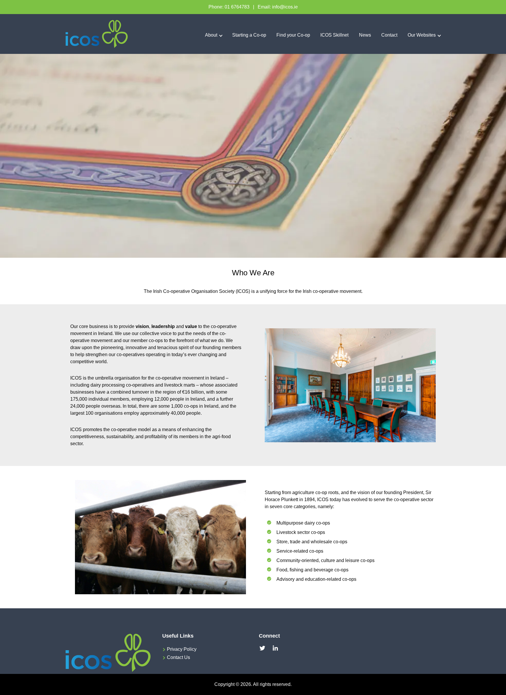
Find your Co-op (293, 35)
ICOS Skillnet (334, 35)
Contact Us (178, 657)
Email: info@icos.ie (278, 6)
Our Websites (422, 35)
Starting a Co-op (249, 35)
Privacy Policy (181, 649)
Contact (389, 35)
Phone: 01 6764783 (228, 6)
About (211, 35)
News (365, 35)
